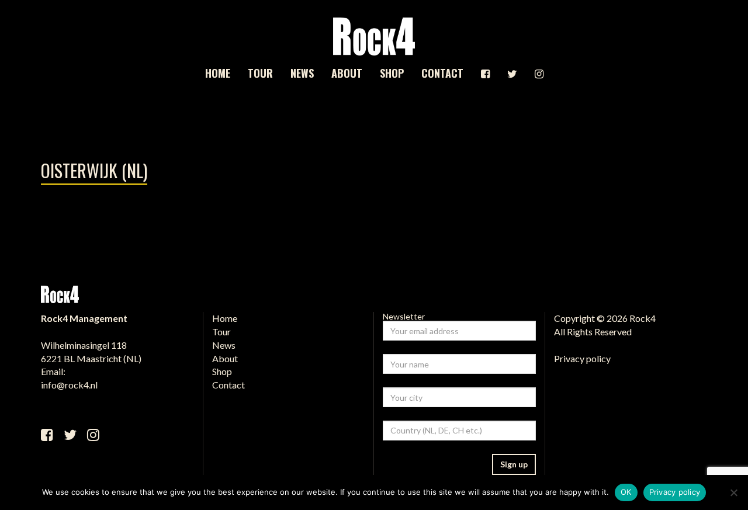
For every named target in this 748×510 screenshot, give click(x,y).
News (302, 73)
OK (626, 492)
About (346, 73)
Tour (260, 73)
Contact (442, 73)
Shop (392, 73)
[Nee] (733, 492)
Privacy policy (582, 358)
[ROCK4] (374, 36)
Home (217, 73)
